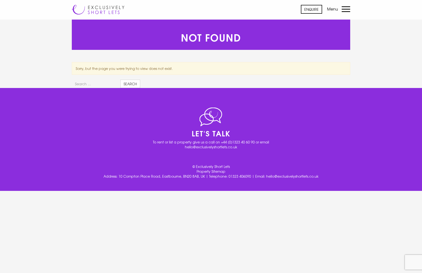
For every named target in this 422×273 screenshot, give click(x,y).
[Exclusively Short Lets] (98, 7)
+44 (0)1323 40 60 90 (238, 142)
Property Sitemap (211, 171)
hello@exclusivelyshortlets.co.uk (211, 146)
